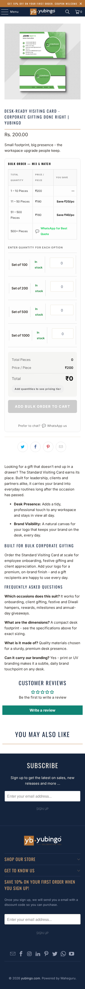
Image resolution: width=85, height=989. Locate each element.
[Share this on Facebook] (35, 447)
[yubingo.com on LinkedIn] (38, 954)
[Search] (67, 11)
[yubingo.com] (42, 11)
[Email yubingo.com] (12, 954)
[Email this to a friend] (61, 447)
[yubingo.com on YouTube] (71, 954)
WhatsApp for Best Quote (51, 231)
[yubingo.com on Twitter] (55, 954)
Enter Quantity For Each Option (35, 247)
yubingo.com (30, 978)
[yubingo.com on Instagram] (29, 954)
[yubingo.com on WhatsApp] (63, 954)
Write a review (42, 710)
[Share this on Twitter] (22, 447)
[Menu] (2, 11)
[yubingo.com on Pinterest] (46, 954)
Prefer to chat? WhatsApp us (42, 426)
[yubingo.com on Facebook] (21, 954)
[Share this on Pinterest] (48, 447)
